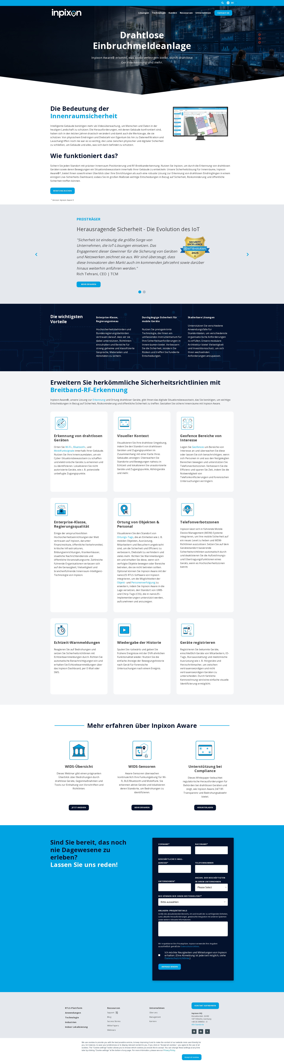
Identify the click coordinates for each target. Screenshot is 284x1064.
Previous (36, 254)
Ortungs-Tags (125, 537)
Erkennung (99, 399)
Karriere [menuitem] (152, 1021)
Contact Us (223, 12)
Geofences (198, 447)
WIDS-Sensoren (141, 766)
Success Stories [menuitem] (114, 1021)
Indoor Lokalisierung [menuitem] (75, 1027)
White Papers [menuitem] (113, 1026)
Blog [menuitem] (109, 1017)
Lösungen (143, 12)
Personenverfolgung (143, 582)
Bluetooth (79, 447)
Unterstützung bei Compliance (205, 768)
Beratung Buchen (62, 191)
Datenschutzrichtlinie (190, 946)
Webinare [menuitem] (111, 1030)
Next (247, 254)
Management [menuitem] (155, 1017)
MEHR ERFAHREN (142, 807)
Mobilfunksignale (64, 450)
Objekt (121, 582)
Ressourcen (186, 12)
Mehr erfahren (88, 284)
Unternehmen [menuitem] (157, 1008)
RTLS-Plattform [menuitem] (73, 1008)
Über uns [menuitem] (153, 1013)
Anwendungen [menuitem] (73, 1013)
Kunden (173, 12)
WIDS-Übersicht (79, 766)
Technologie (159, 12)
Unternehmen (203, 12)
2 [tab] (144, 291)
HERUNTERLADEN (205, 807)
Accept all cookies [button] (191, 1057)
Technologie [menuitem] (72, 1017)
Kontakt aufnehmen (205, 1005)
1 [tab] (139, 291)
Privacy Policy (169, 1050)
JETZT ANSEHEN (79, 807)
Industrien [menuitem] (70, 1022)
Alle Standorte (198, 1024)
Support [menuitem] (110, 1013)
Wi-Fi (68, 447)
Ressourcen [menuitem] (113, 1008)
